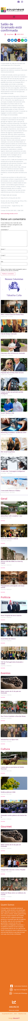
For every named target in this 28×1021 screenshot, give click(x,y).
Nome (3, 249)
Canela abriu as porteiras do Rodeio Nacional (12, 768)
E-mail (3, 255)
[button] (14, 16)
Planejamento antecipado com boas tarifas (12, 586)
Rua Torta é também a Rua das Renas (13, 716)
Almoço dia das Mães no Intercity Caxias (12, 562)
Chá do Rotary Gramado (9, 334)
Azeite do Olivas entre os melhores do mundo (13, 893)
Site (2, 261)
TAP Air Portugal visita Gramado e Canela (12, 663)
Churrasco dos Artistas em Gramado (13, 353)
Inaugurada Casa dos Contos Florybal (13, 870)
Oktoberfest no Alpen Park (9, 739)
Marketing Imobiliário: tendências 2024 (13, 432)
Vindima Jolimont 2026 (8, 792)
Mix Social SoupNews (8, 452)
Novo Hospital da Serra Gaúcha (11, 615)
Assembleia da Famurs (8, 639)
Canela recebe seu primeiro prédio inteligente (12, 393)
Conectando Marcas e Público (10, 490)
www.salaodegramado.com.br (9, 213)
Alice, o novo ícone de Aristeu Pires (12, 314)
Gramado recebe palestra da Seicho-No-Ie (14, 816)
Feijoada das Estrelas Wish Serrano (12, 373)
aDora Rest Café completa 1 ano (11, 516)
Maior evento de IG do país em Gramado (11, 692)
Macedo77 (16, 1018)
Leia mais (3, 520)
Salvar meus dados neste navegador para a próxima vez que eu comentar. (13, 270)
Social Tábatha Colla (7, 413)
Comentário (5, 229)
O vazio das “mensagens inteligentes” (13, 471)
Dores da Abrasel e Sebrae (9, 539)
